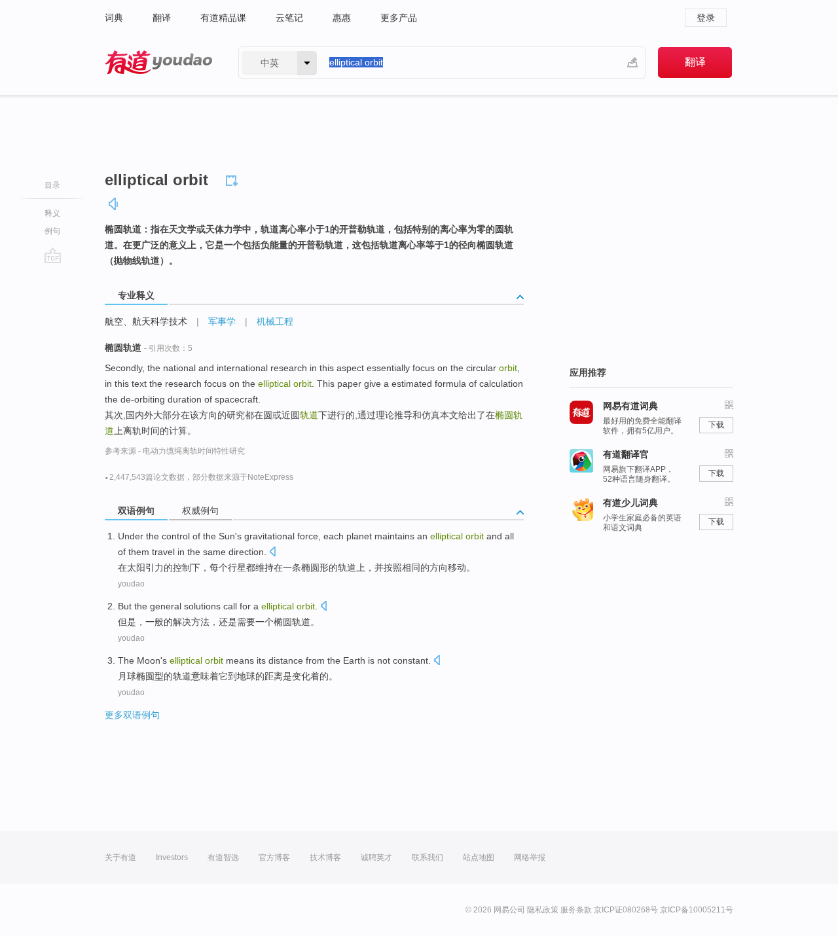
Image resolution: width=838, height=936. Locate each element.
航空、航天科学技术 (146, 321)
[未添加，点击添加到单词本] (234, 178)
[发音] (114, 204)
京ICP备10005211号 (696, 909)
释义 (52, 213)
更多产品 (398, 17)
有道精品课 (223, 17)
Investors (172, 857)
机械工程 (275, 321)
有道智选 (223, 857)
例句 (52, 231)
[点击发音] (272, 553)
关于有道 (120, 857)
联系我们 (427, 857)
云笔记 (289, 17)
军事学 (222, 321)
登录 (706, 17)
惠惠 (342, 17)
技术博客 (325, 857)
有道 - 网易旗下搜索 (158, 62)
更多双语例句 (132, 715)
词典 (114, 17)
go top (53, 255)
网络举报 (529, 857)
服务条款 (576, 909)
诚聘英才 (376, 857)
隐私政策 (542, 909)
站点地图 (478, 857)
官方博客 (274, 857)
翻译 (162, 17)
